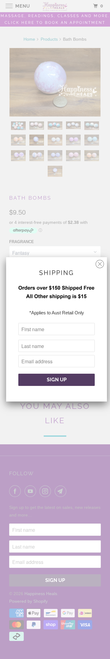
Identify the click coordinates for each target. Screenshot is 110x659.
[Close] (100, 262)
